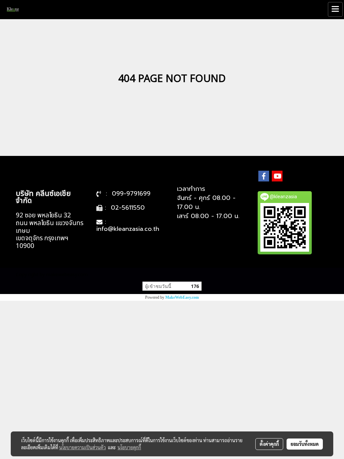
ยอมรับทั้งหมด (305, 444)
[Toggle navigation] (335, 9)
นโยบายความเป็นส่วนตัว (82, 447)
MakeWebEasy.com (182, 297)
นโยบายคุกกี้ (129, 447)
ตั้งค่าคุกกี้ (269, 444)
